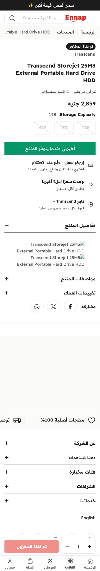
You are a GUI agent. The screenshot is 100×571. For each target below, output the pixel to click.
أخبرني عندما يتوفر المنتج (50, 148)
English (88, 517)
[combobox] (33, 18)
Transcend (85, 54)
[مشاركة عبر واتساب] (37, 306)
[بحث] (12, 18)
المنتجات (65, 32)
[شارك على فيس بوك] (70, 306)
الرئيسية (88, 32)
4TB (39, 130)
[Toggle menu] (92, 18)
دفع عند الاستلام (46, 162)
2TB (61, 130)
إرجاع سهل (74, 162)
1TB (83, 130)
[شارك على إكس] (53, 306)
